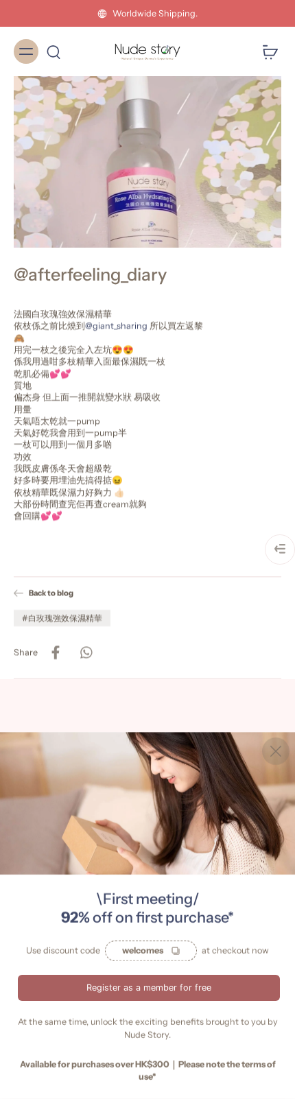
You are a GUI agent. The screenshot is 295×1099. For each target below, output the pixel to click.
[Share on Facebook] (55, 652)
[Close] (276, 751)
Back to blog (51, 593)
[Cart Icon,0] (266, 51)
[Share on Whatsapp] (86, 652)
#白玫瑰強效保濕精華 (62, 618)
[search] (53, 51)
